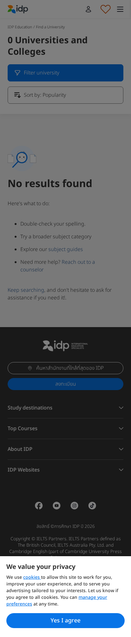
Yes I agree (65, 620)
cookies (32, 577)
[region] (65, 596)
